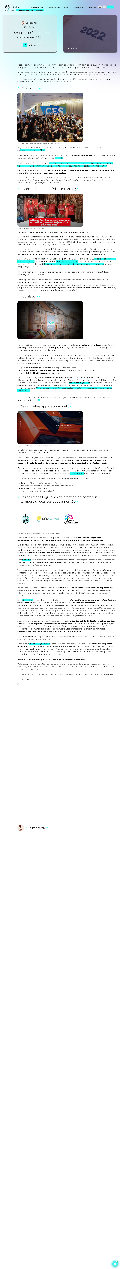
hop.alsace (71, 368)
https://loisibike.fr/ (39, 488)
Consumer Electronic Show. (32, 150)
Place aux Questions (39, 644)
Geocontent (27, 600)
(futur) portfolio (77, 473)
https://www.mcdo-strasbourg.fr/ (58, 486)
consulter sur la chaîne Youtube (80, 370)
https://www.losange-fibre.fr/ (48, 483)
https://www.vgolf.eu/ (44, 491)
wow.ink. (59, 158)
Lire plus (32, 45)
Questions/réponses (36, 7)
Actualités (66, 7)
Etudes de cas (78, 7)
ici (39, 400)
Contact (110, 7)
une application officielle (67, 261)
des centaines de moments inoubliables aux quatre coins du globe (74, 264)
